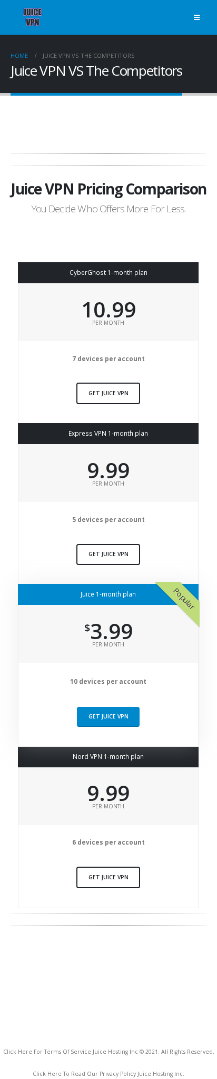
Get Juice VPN (108, 393)
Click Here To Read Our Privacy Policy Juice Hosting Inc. (108, 1073)
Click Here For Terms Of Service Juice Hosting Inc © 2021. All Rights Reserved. (108, 1051)
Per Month (108, 322)
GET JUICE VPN (108, 877)
